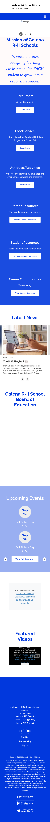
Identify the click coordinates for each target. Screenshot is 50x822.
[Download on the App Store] (25, 810)
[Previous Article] (22, 379)
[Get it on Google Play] (25, 803)
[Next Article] (27, 379)
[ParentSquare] (25, 797)
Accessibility (25, 741)
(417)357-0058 (27, 723)
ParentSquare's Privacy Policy (27, 661)
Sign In (25, 745)
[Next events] (44, 559)
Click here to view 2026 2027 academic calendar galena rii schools (25, 598)
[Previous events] (5, 559)
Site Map (25, 737)
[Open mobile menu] (45, 16)
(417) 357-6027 (28, 720)
